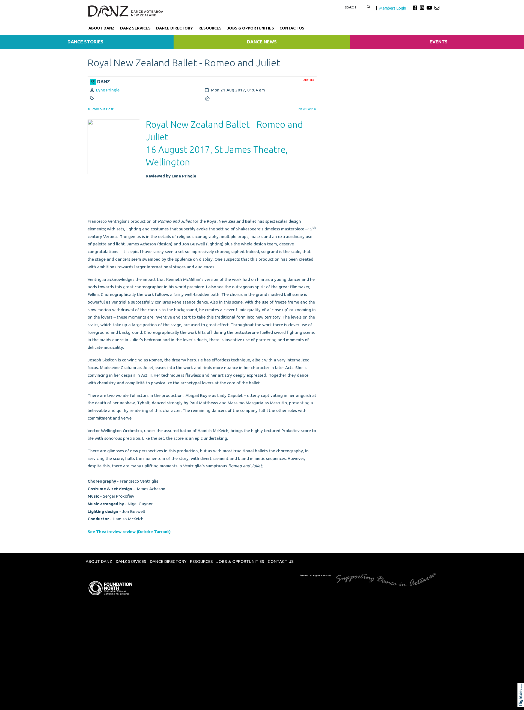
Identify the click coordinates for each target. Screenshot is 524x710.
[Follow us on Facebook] (416, 7)
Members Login (393, 8)
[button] (522, 702)
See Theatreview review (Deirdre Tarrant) (130, 531)
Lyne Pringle (108, 90)
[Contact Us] (436, 7)
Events (439, 41)
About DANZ (101, 28)
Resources (210, 28)
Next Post (306, 109)
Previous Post (102, 109)
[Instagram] (422, 7)
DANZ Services (135, 28)
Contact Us (291, 28)
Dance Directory (174, 28)
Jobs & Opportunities (250, 28)
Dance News (262, 41)
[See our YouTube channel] (430, 7)
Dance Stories (85, 41)
